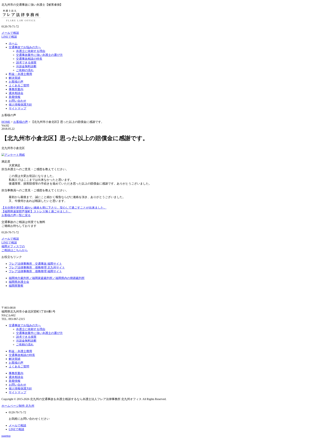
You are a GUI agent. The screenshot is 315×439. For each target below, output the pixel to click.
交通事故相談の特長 (29, 58)
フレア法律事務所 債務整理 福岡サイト (35, 271)
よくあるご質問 (19, 85)
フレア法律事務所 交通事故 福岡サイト (35, 263)
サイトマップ (17, 108)
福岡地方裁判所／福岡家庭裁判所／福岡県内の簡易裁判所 (47, 278)
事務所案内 (16, 89)
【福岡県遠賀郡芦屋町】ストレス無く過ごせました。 (36, 211)
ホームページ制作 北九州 (17, 405)
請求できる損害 (26, 62)
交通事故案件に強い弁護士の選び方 (39, 54)
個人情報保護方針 (20, 104)
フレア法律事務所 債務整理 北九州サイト (37, 267)
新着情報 (14, 96)
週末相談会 (16, 93)
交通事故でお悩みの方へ (25, 47)
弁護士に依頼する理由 (30, 51)
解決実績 (14, 77)
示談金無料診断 (26, 66)
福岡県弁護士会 (19, 281)
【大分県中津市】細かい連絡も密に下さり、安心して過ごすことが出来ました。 (53, 207)
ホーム (13, 43)
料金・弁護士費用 (20, 74)
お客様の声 (16, 81)
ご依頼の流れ (25, 70)
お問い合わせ (17, 100)
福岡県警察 (16, 285)
